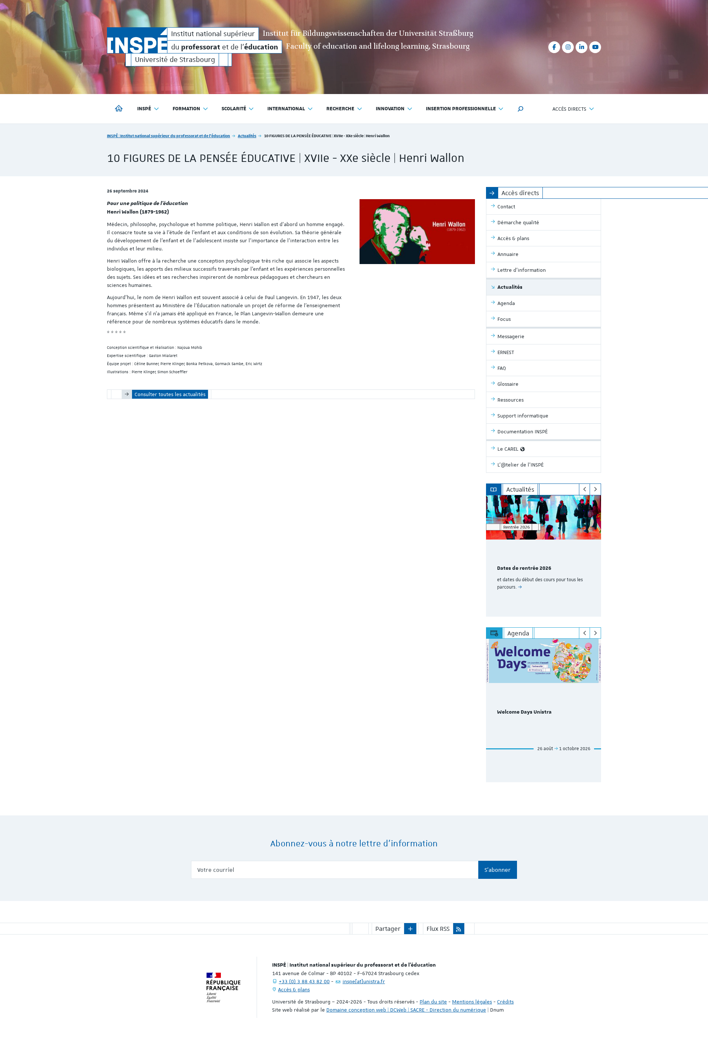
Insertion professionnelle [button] (461, 108)
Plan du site (433, 1001)
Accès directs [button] (569, 108)
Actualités (247, 135)
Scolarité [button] (234, 108)
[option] (543, 556)
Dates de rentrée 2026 (524, 568)
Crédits (505, 1001)
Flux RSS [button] (438, 929)
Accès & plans (294, 989)
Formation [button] (186, 108)
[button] (520, 109)
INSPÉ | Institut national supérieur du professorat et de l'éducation (168, 135)
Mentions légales (472, 1001)
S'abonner (498, 870)
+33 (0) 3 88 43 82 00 (304, 981)
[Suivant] (595, 489)
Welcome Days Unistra (524, 712)
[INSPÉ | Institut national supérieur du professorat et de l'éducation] (137, 40)
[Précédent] (584, 489)
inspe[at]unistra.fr (364, 981)
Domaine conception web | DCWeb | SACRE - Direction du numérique (406, 1009)
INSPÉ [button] (144, 108)
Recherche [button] (340, 108)
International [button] (286, 108)
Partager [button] (387, 929)
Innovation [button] (390, 108)
